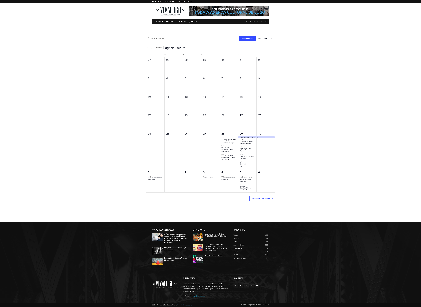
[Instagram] (250, 21)
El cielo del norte (186, 305)
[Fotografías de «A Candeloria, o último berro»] (157, 251)
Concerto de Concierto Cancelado (228, 178)
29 (241, 133)
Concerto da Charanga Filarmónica (247, 157)
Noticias (182, 22)
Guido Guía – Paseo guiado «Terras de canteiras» (246, 179)
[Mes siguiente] (151, 47)
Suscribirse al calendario (261, 198)
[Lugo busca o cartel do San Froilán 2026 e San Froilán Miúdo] (198, 237)
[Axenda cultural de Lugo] (198, 259)
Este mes (159, 47)
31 (149, 172)
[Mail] (254, 21)
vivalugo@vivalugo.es (197, 296)
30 (259, 133)
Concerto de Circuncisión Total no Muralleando (227, 149)
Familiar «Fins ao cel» (209, 178)
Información (181, 1)
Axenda (193, 22)
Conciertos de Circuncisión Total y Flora (246, 164)
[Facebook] (246, 21)
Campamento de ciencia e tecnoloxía (155, 178)
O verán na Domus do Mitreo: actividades (246, 142)
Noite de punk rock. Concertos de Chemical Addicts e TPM (228, 157)
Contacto (189, 1)
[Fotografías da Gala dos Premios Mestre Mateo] (157, 261)
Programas (171, 22)
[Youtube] (261, 21)
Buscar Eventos (247, 38)
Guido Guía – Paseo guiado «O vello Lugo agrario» (246, 150)
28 (222, 133)
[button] (266, 22)
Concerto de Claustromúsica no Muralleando (245, 188)
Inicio (160, 22)
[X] (258, 21)
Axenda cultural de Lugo (213, 256)
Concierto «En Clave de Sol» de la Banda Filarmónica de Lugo (228, 141)
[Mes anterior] (147, 47)
